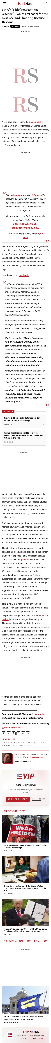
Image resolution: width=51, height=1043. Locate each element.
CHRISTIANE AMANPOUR (27, 743)
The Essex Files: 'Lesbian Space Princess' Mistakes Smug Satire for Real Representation (23, 1019)
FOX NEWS (6, 745)
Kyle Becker (8, 851)
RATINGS (31, 745)
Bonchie (5, 26)
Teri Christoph (8, 894)
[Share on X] (4, 733)
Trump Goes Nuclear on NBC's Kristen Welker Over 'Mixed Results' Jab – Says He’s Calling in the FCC (25, 888)
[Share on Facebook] (14, 733)
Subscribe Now (38, 799)
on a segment (34, 122)
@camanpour (19, 195)
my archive (39, 714)
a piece (23, 559)
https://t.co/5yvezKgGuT (25, 224)
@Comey (36, 195)
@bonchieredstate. (11, 727)
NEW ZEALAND (19, 745)
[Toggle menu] (4, 3)
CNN (42, 743)
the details (24, 275)
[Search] (47, 3)
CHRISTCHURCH (8, 743)
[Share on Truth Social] (9, 733)
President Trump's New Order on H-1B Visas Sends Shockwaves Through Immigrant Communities (25, 930)
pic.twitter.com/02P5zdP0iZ (25, 228)
